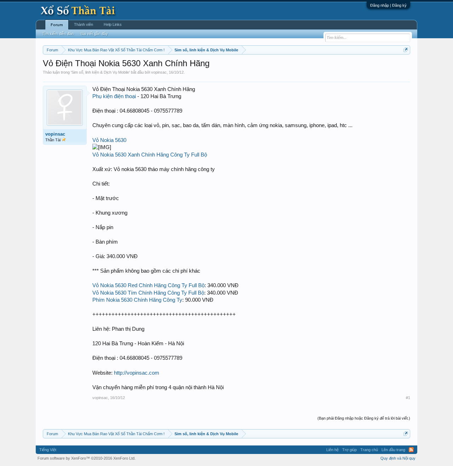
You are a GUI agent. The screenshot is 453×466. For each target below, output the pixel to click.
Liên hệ (332, 450)
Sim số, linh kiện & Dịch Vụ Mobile (100, 72)
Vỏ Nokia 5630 (109, 140)
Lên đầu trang (393, 450)
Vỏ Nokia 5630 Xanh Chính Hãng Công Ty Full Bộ (149, 155)
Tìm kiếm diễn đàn (58, 34)
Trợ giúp (349, 450)
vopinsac (159, 72)
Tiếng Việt (47, 450)
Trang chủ (369, 450)
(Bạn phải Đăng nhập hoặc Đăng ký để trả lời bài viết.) (363, 418)
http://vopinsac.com (136, 373)
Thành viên (83, 24)
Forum (57, 25)
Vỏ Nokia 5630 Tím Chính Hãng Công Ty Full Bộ (148, 293)
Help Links (113, 24)
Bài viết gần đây (94, 34)
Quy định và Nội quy (397, 458)
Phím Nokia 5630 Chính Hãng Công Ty (137, 300)
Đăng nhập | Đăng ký (388, 5)
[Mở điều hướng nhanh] (405, 49)
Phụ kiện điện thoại (114, 96)
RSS (411, 449)
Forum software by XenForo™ (87, 458)
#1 (408, 398)
